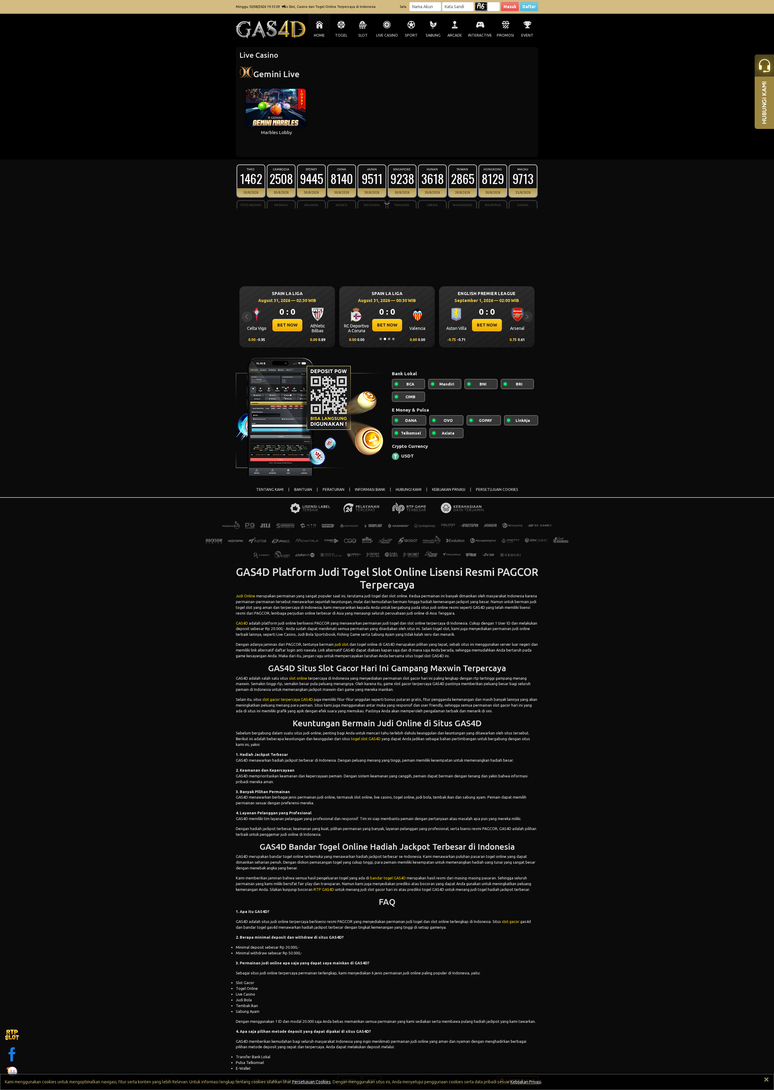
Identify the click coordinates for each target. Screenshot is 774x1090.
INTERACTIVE (480, 35)
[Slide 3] (389, 339)
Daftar (529, 6)
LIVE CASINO (387, 35)
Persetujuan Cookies (311, 1081)
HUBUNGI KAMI (408, 489)
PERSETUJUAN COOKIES (497, 489)
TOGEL (341, 35)
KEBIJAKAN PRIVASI (448, 489)
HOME (319, 35)
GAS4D (242, 623)
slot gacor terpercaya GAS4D (287, 699)
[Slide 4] (393, 339)
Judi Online (245, 596)
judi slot (342, 644)
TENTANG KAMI (270, 489)
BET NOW (287, 325)
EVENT (527, 35)
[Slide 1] (380, 339)
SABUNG (433, 35)
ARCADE (454, 35)
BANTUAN (303, 489)
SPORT (411, 35)
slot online (298, 678)
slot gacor (510, 921)
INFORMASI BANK (370, 489)
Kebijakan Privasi (525, 1081)
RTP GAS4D (324, 889)
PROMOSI (505, 35)
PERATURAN (333, 489)
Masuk (509, 6)
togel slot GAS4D (366, 739)
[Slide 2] (385, 339)
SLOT (363, 35)
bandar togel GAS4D (388, 878)
